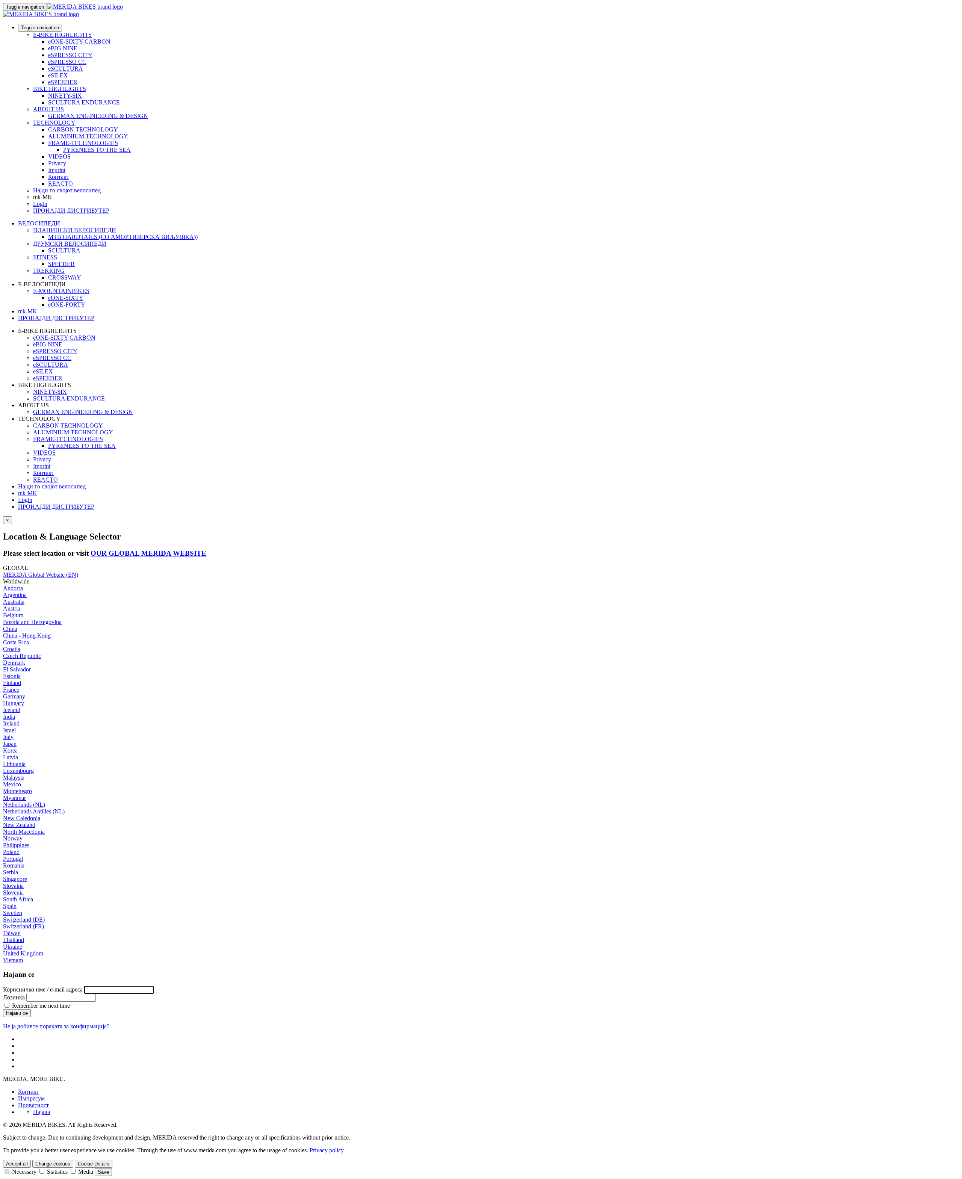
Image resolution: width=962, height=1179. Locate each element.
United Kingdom (23, 953)
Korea (10, 750)
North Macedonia (24, 831)
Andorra (13, 588)
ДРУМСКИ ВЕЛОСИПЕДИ (69, 243)
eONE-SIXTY (65, 298)
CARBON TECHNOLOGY (83, 129)
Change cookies (52, 1164)
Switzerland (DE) (24, 919)
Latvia (10, 757)
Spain (10, 906)
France (11, 689)
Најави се (17, 1013)
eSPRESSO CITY (70, 55)
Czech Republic (22, 656)
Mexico (12, 784)
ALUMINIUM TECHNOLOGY (88, 136)
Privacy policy (327, 1150)
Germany (14, 696)
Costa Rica (16, 642)
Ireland (11, 723)
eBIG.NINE (62, 48)
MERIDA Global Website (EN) (40, 574)
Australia (13, 602)
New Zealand (19, 825)
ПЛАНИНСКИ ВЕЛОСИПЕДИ (74, 230)
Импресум (31, 1098)
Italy (8, 737)
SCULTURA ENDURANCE (84, 102)
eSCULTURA (65, 68)
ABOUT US (48, 109)
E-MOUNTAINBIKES (61, 291)
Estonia (12, 676)
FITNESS (45, 257)
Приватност (33, 1105)
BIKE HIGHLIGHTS (59, 89)
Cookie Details (93, 1164)
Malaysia (13, 777)
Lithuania (14, 764)
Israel (9, 730)
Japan (10, 744)
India (9, 716)
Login (40, 204)
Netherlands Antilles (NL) (34, 811)
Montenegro (17, 791)
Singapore (15, 879)
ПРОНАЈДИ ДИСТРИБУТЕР (71, 210)
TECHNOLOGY (54, 122)
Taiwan (12, 933)
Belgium (13, 615)
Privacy (57, 163)
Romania (13, 865)
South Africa (18, 899)
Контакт (58, 177)
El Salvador (17, 669)
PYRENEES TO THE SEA (97, 150)
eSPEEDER (62, 82)
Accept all (17, 1164)
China (10, 629)
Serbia (10, 872)
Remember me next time (40, 1005)
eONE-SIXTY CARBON (79, 41)
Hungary (13, 703)
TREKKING (49, 271)
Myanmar (14, 798)
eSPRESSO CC (67, 62)
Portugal (13, 859)
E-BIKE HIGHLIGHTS (62, 35)
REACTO (60, 183)
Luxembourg (18, 771)
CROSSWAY (64, 277)
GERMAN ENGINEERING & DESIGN (98, 116)
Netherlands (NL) (24, 804)
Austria (11, 608)
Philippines (16, 845)
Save (103, 1172)
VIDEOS (59, 156)
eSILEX (58, 75)
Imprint (56, 170)
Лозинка (14, 997)
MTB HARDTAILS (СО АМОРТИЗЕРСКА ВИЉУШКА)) (123, 237)
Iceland (11, 710)
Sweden (12, 913)
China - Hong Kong (27, 635)
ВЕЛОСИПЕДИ (39, 223)
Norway (13, 838)
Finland (12, 683)
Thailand (13, 940)
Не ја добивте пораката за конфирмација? (56, 1026)
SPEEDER (61, 264)
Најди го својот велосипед (67, 190)
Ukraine (12, 946)
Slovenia (13, 892)
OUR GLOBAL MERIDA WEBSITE (148, 553)
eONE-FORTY (66, 304)
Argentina (15, 595)
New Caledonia (21, 818)
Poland (11, 852)
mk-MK (27, 493)
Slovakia (13, 886)
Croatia (11, 649)
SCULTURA (64, 250)
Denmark (14, 662)
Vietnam (13, 960)
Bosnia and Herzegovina (32, 622)
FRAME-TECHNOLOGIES (83, 143)
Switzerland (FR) (23, 926)
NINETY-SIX (65, 95)
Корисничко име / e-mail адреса (43, 989)
